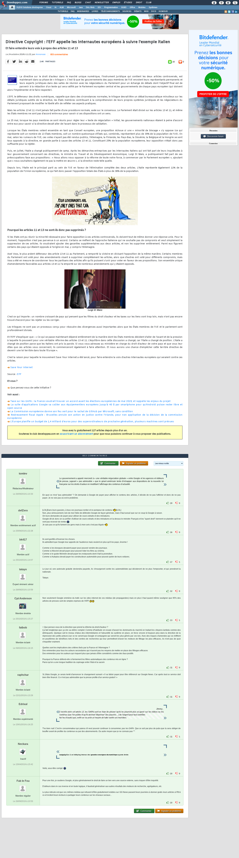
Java (81, 7)
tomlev (23, 473)
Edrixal (23, 704)
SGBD (123, 7)
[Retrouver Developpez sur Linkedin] (236, 11)
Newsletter (101, 2)
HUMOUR (163, 11)
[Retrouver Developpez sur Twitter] (229, 11)
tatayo (23, 569)
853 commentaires (59, 54)
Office (132, 7)
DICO (153, 11)
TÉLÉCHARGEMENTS (110, 11)
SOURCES (126, 11)
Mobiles (142, 7)
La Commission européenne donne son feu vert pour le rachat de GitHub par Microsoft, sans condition (71, 411)
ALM (62, 7)
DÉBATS (137, 11)
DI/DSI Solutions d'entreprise (30, 7)
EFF (19, 374)
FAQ (68, 2)
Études (128, 2)
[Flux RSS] (226, 11)
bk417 (23, 539)
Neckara (23, 744)
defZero (23, 510)
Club (148, 2)
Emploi (116, 2)
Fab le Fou (23, 780)
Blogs (77, 2)
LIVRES (95, 11)
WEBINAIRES (83, 11)
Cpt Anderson (23, 598)
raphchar (23, 674)
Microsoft (71, 7)
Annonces (40, 54)
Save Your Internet (21, 367)
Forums (43, 2)
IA (55, 7)
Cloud (48, 7)
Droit (138, 2)
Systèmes (153, 7)
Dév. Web (90, 7)
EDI (99, 7)
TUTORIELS (63, 11)
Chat (88, 2)
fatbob (23, 627)
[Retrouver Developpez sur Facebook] (232, 11)
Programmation (111, 7)
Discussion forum (215, 136)
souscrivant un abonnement (76, 434)
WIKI (146, 11)
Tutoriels (57, 2)
